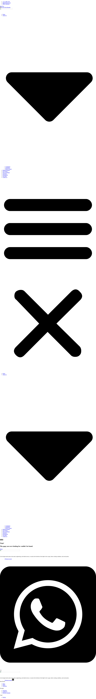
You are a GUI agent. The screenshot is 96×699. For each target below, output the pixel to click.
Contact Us (5, 177)
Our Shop (5, 176)
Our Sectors (5, 171)
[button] (48, 275)
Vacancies (5, 173)
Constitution (7, 166)
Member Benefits (6, 170)
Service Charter (8, 169)
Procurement (5, 175)
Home (4, 14)
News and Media (6, 172)
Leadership (7, 167)
